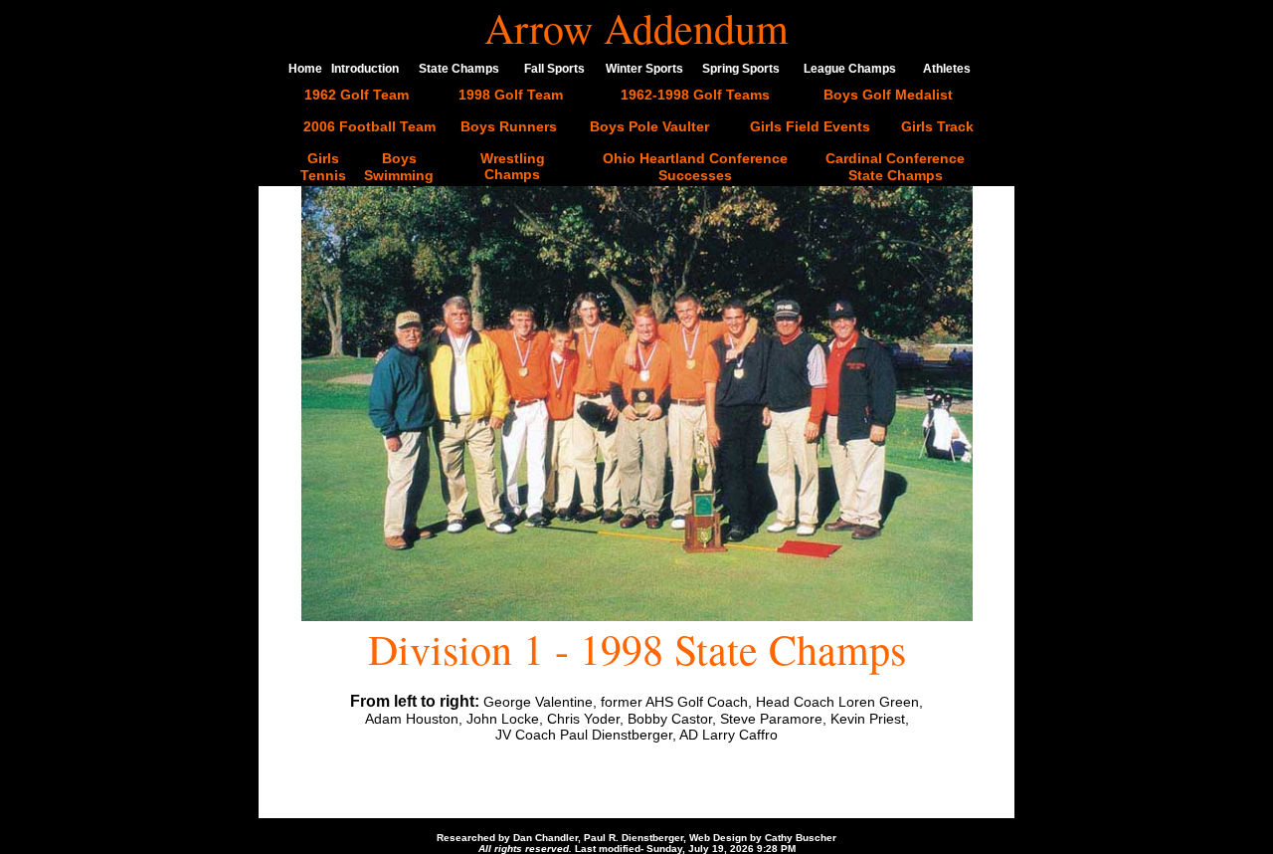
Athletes (947, 69)
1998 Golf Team (510, 95)
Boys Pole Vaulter (649, 126)
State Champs (459, 69)
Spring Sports (741, 69)
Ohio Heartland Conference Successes (695, 166)
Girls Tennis (323, 166)
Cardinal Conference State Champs (895, 166)
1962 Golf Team (356, 95)
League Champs (850, 69)
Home (305, 69)
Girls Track (937, 126)
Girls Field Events (810, 126)
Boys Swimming (399, 166)
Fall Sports (554, 69)
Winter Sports (644, 69)
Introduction (365, 69)
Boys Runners (508, 126)
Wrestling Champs (512, 166)
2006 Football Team (369, 126)
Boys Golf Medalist (888, 95)
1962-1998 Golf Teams (695, 95)
